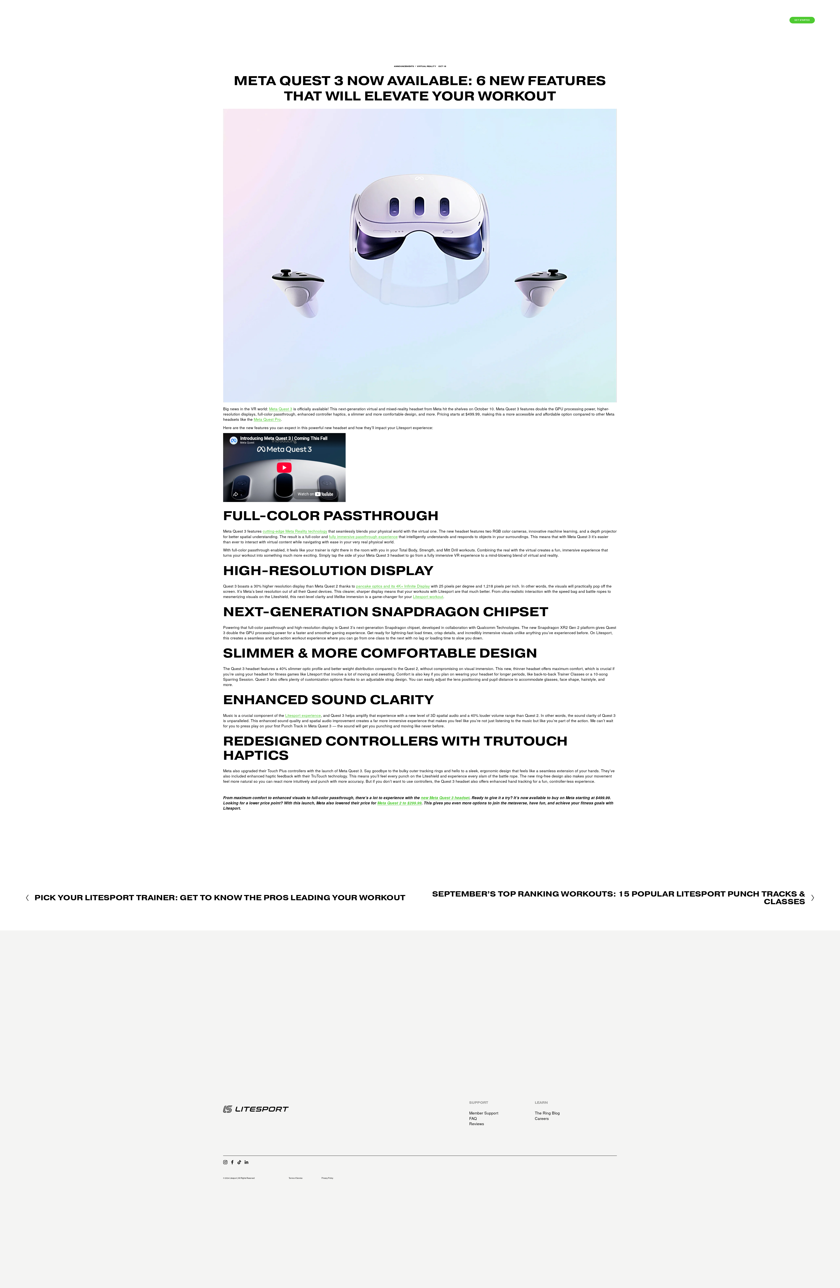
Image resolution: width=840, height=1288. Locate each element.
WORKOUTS (702, 20)
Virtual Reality (426, 66)
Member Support (483, 1113)
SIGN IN (761, 20)
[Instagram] (225, 1162)
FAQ (473, 1118)
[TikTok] (239, 1162)
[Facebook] (232, 1162)
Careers (542, 1118)
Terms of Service (296, 1178)
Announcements (404, 66)
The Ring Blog (547, 1113)
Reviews (476, 1123)
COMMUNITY (733, 20)
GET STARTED (802, 20)
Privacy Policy (327, 1178)
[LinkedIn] (246, 1162)
